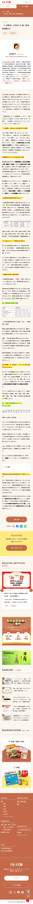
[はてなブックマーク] (21, 526)
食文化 (5, 811)
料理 (5, 806)
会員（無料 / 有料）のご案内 (8, 824)
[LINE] (25, 526)
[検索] (26, 2)
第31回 (19, 448)
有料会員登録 (7, 829)
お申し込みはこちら (16, 548)
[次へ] (31, 590)
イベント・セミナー (9, 816)
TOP (3, 11)
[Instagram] (10, 892)
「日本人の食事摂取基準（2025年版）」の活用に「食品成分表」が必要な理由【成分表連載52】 (22, 709)
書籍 (18, 804)
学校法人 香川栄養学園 (6, 851)
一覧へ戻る (16, 519)
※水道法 (7, 467)
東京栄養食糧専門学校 (7, 62)
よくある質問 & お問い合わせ (24, 830)
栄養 (8, 11)
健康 (5, 804)
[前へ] (2, 590)
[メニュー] (30, 2)
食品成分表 (12, 33)
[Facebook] (17, 526)
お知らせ (6, 814)
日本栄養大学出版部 (5, 848)
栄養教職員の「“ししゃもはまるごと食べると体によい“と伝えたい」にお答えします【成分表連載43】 (21, 718)
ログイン (8, 6)
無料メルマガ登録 (8, 827)
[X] (13, 526)
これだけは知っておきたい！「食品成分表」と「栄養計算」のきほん (16, 81)
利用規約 (19, 832)
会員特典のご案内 (5, 832)
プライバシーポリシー (22, 835)
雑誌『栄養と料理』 (22, 801)
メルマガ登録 (16, 885)
